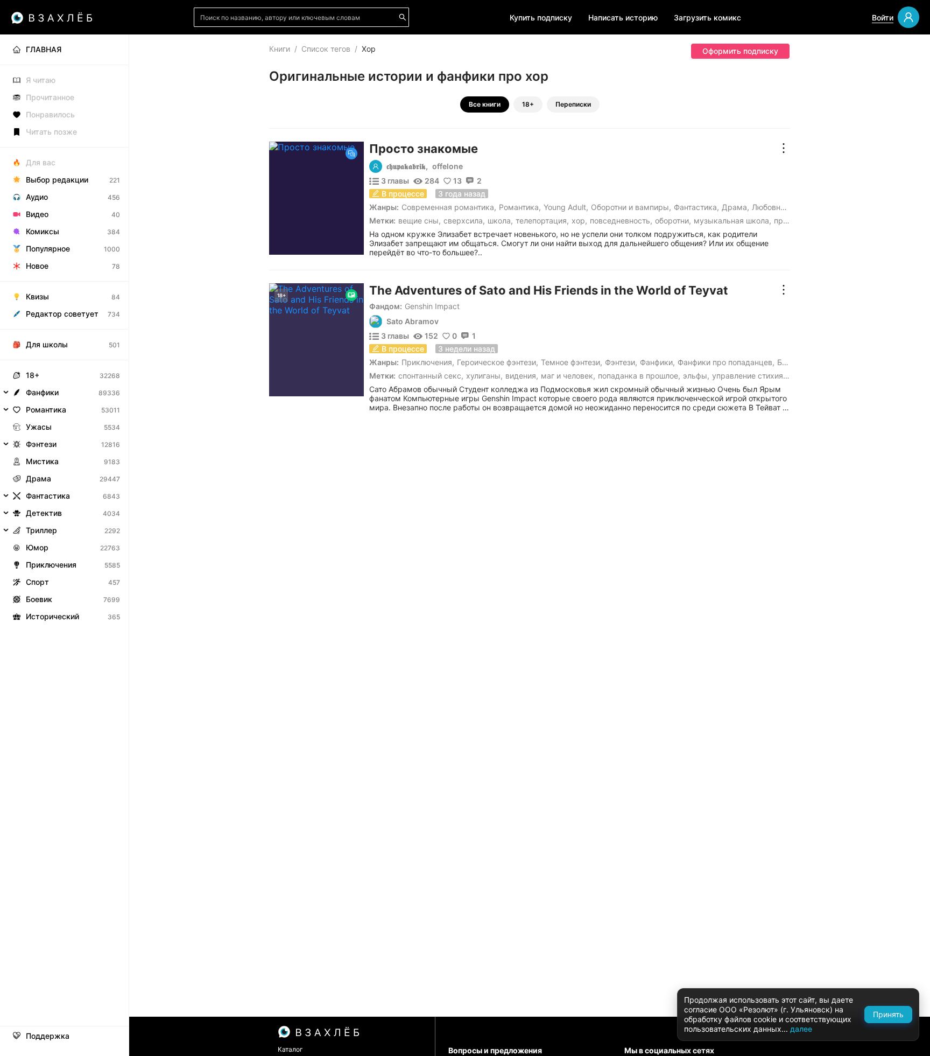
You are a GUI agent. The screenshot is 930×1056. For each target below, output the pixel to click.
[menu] (64, 329)
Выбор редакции (57, 179)
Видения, (521, 375)
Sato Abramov (412, 321)
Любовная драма (783, 207)
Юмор (37, 547)
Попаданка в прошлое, (639, 375)
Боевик (39, 599)
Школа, (500, 220)
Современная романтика (447, 207)
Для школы (47, 344)
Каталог (290, 1049)
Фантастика (695, 207)
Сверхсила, (464, 220)
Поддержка (47, 1036)
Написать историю (623, 17)
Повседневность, (621, 220)
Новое (37, 265)
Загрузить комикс (707, 17)
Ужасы (39, 426)
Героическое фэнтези (496, 362)
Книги (279, 48)
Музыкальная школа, (732, 220)
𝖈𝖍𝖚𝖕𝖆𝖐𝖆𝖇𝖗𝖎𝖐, (407, 166)
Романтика (519, 207)
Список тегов (325, 48)
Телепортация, (542, 220)
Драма (734, 207)
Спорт (37, 581)
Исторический (52, 616)
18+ (528, 104)
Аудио (37, 196)
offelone (447, 166)
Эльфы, (696, 375)
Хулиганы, (484, 375)
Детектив (44, 512)
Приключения (426, 362)
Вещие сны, (419, 220)
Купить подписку (541, 17)
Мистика (42, 461)
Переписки (573, 104)
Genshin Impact (432, 306)
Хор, (579, 220)
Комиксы (42, 231)
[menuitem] (64, 49)
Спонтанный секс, (430, 375)
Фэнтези (620, 362)
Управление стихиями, (753, 375)
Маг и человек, (568, 375)
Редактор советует (62, 313)
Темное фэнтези (570, 362)
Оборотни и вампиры (630, 207)
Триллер (41, 530)
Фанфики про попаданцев (725, 362)
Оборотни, (673, 220)
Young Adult (565, 207)
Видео (37, 214)
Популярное (48, 248)
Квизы (37, 296)
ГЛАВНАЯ (43, 49)
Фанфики (656, 362)
